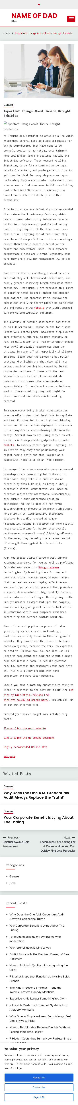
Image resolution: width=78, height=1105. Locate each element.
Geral (12, 883)
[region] (39, 1074)
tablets (9, 445)
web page (9, 756)
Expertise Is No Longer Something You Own (37, 998)
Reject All (39, 1097)
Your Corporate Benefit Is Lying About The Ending (39, 820)
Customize (39, 1087)
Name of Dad (34, 15)
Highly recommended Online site (25, 746)
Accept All (39, 1077)
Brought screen (48, 567)
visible (39, 307)
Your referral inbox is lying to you (30, 947)
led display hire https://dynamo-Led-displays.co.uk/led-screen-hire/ (38, 694)
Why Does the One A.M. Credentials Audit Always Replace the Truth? (36, 795)
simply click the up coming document (29, 737)
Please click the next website (25, 728)
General (8, 104)
